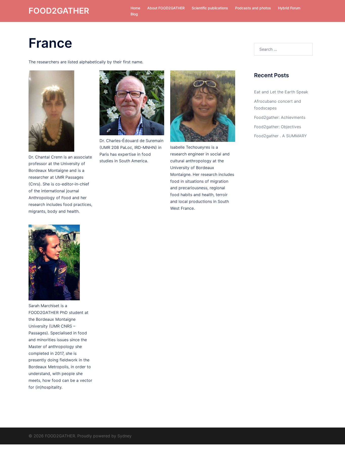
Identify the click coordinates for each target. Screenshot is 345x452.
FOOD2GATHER (59, 11)
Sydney (124, 435)
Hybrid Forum (289, 8)
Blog (134, 14)
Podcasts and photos (253, 8)
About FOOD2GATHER (166, 8)
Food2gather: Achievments (279, 117)
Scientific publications (210, 8)
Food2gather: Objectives (277, 126)
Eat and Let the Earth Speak (281, 91)
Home (135, 8)
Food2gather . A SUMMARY (280, 135)
